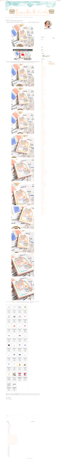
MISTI (42, 128)
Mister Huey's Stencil (44, 138)
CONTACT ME (12, 17)
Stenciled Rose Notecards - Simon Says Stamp (12, 434)
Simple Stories (43, 173)
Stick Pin (42, 178)
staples (42, 210)
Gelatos (42, 99)
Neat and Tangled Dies (44, 141)
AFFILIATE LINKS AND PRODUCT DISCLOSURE (28, 17)
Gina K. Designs (43, 100)
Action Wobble (43, 62)
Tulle (42, 188)
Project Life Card (43, 159)
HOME (6, 17)
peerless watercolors (44, 208)
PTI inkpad (43, 147)
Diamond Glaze (43, 91)
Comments (43, 51)
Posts (42, 50)
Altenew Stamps (43, 65)
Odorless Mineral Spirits (44, 143)
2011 (7, 455)
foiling (42, 205)
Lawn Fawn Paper (43, 114)
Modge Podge (43, 139)
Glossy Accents (43, 104)
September (9, 427)
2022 (7, 446)
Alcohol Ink (43, 63)
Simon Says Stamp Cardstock (43, 170)
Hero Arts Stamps (43, 109)
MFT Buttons (43, 121)
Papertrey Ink (43, 152)
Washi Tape (43, 192)
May (8, 430)
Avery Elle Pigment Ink (44, 73)
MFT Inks (42, 123)
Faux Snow (43, 96)
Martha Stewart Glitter (44, 132)
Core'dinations (43, 86)
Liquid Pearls (43, 119)
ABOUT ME (9, 17)
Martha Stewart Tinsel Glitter (44, 134)
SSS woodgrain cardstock (44, 164)
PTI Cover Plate (43, 144)
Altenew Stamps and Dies (44, 66)
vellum (42, 214)
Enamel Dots (43, 95)
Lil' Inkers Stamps (43, 118)
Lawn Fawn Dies (43, 113)
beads (42, 203)
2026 (7, 422)
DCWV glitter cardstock (44, 89)
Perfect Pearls (43, 154)
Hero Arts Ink (43, 108)
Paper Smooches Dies (44, 151)
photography (43, 209)
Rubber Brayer (43, 161)
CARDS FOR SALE (21, 17)
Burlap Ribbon (43, 80)
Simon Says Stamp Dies (44, 171)
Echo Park (43, 93)
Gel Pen (42, 98)
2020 (7, 448)
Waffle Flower (43, 191)
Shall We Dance (43, 167)
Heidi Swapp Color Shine (44, 106)
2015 (7, 452)
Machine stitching (43, 129)
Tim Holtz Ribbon (43, 181)
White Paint (43, 196)
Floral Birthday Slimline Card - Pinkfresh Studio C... (12, 439)
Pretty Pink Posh (43, 156)
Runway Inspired (43, 162)
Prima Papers (43, 157)
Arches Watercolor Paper (44, 70)
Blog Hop (42, 78)
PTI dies (42, 146)
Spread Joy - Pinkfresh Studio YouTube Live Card (12, 444)
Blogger (33, 458)
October (8, 426)
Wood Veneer (43, 199)
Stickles (42, 179)
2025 (7, 423)
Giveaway (43, 101)
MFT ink (42, 126)
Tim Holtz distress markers (44, 184)
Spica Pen (43, 176)
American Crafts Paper (44, 68)
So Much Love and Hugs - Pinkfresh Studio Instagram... (13, 436)
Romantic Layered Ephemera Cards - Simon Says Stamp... (13, 440)
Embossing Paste (43, 94)
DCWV (42, 88)
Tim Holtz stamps (43, 187)
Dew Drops (43, 90)
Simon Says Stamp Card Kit (44, 169)
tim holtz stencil (43, 213)
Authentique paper (43, 71)
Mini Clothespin (43, 137)
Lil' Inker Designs (43, 116)
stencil (42, 211)
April (8, 431)
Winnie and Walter (43, 198)
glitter (42, 206)
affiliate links (15, 301)
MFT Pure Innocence (44, 124)
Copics (42, 85)
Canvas (42, 81)
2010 (7, 456)
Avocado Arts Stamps (44, 75)
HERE (26, 22)
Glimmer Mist (43, 103)
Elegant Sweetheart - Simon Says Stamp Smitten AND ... (13, 441)
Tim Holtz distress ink (44, 183)
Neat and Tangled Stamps (44, 142)
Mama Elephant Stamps (44, 131)
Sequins (42, 166)
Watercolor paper (43, 193)
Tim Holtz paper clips (44, 186)
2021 (7, 447)
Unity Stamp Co (43, 189)
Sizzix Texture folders (44, 174)
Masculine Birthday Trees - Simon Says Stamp (12, 435)
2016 (7, 451)
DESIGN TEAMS (16, 17)
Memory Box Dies (43, 136)
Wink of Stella (43, 197)
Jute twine (43, 111)
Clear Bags (43, 83)
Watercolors (43, 194)
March (8, 432)
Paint (42, 149)
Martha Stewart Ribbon (44, 133)
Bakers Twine (43, 76)
